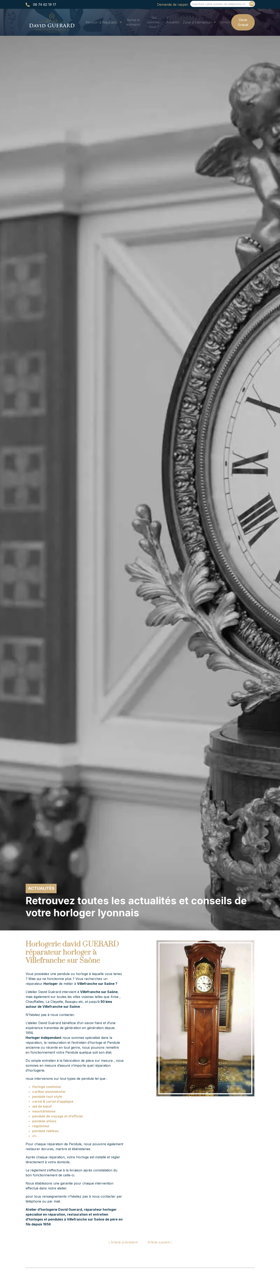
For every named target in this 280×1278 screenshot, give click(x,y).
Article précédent (124, 1242)
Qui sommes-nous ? (154, 22)
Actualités (173, 22)
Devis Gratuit (243, 22)
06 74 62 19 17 (44, 4)
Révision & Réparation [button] (102, 22)
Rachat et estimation (133, 22)
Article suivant (159, 1242)
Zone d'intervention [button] (198, 22)
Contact (224, 22)
